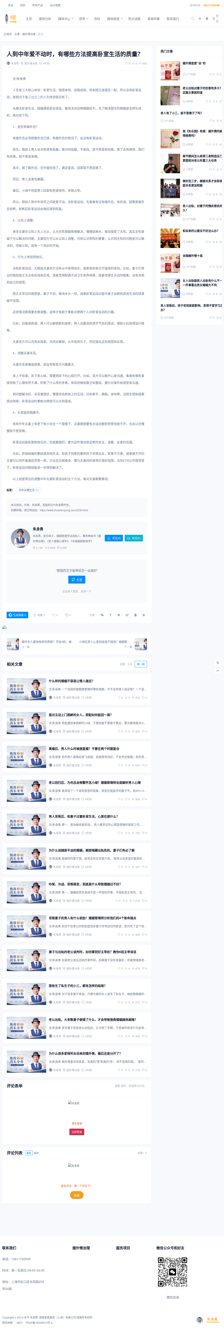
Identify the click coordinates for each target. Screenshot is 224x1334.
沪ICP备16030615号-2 (39, 1322)
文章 (17, 34)
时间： (6, 1270)
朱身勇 (34, 1317)
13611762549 (211, 5)
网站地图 (7, 1322)
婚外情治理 (28, 34)
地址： (6, 1281)
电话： (6, 1259)
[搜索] (217, 663)
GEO (19, 1322)
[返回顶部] (217, 670)
